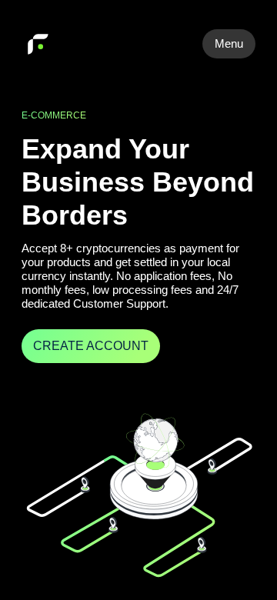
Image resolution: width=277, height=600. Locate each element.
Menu (229, 43)
